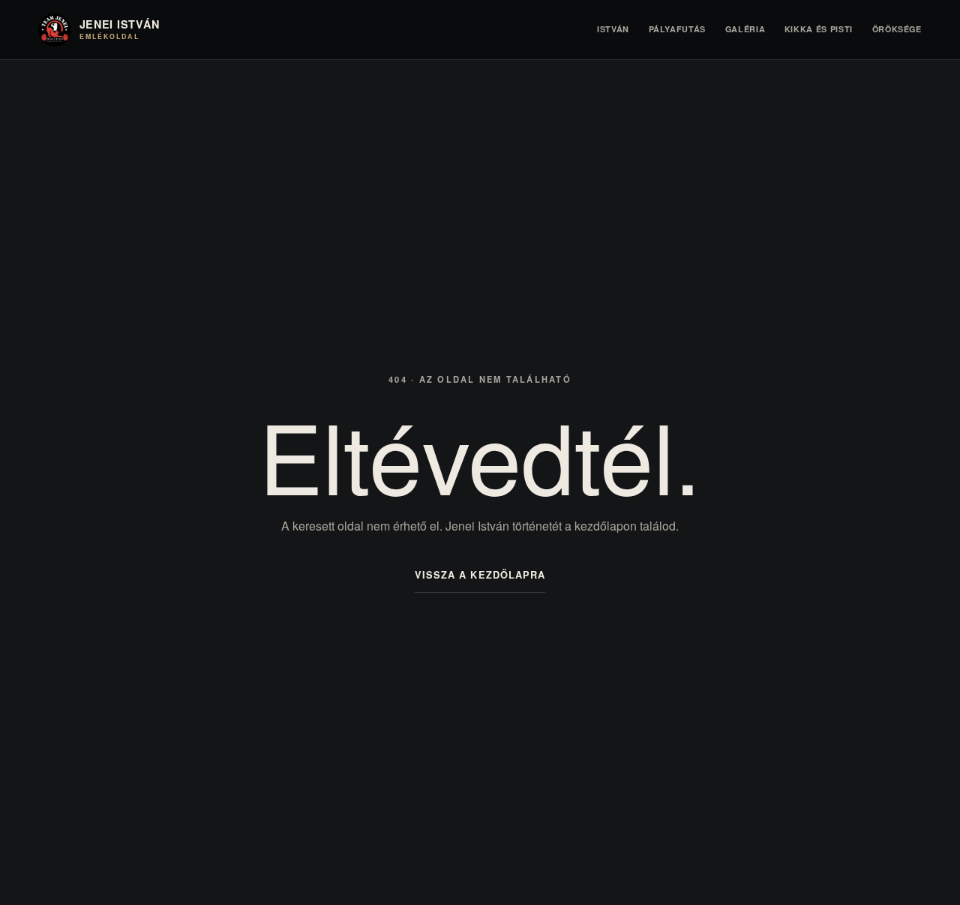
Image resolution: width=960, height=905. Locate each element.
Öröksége (897, 29)
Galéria (745, 29)
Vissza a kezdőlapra (479, 575)
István (613, 29)
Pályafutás (677, 29)
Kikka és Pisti (818, 29)
